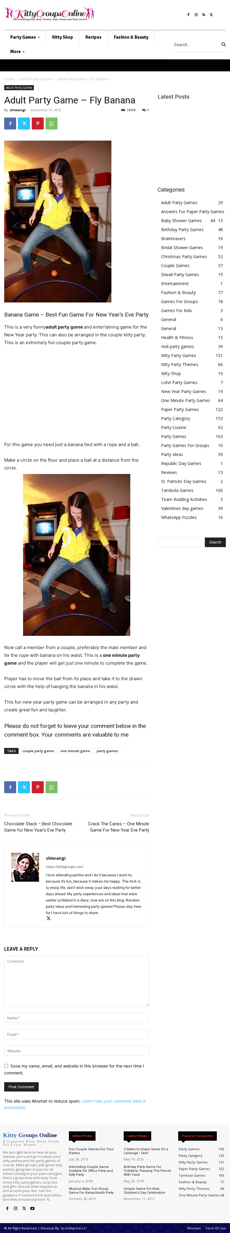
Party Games (173, 436)
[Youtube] (32, 1209)
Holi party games (177, 346)
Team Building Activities (184, 499)
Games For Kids (176, 310)
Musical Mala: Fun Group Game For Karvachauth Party (91, 1191)
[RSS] (204, 13)
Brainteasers (173, 238)
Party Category (175, 418)
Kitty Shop (171, 373)
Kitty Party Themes (179, 364)
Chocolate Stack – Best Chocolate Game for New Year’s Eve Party (38, 827)
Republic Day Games (181, 463)
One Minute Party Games (185, 400)
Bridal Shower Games (182, 247)
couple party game (38, 751)
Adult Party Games (36, 79)
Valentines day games (182, 508)
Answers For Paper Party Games (192, 211)
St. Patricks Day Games (183, 481)
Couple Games (175, 265)
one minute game (75, 751)
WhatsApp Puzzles (179, 517)
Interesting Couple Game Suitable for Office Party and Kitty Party (91, 1171)
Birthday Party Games (182, 229)
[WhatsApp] (52, 124)
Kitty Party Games (178, 355)
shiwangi (18, 110)
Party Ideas (172, 454)
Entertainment (175, 283)
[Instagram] (196, 13)
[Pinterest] (38, 124)
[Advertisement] (76, 396)
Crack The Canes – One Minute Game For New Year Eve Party (118, 827)
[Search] (224, 44)
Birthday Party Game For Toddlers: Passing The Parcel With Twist (147, 1171)
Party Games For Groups (185, 445)
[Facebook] (188, 13)
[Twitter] (211, 13)
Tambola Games (177, 490)
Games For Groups (179, 301)
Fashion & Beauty (178, 292)
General (168, 319)
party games (107, 751)
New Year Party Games (183, 391)
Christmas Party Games (184, 256)
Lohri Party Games (179, 382)
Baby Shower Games (181, 220)
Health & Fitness (177, 337)
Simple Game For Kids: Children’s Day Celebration (144, 1191)
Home (9, 79)
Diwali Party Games (180, 274)
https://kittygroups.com (64, 867)
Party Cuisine (173, 427)
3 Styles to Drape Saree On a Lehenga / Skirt (146, 1151)
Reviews (169, 472)
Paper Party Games (180, 409)
